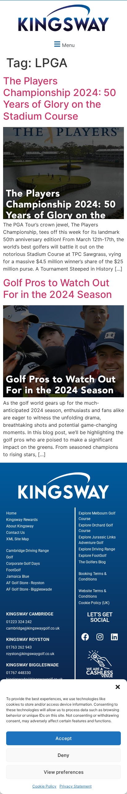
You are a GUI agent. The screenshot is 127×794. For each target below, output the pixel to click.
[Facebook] (85, 636)
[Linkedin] (114, 636)
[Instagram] (100, 636)
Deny (63, 755)
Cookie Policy (44, 786)
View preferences (64, 772)
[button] (118, 687)
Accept (63, 738)
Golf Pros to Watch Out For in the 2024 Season (58, 288)
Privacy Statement (75, 786)
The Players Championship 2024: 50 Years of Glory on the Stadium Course (59, 98)
